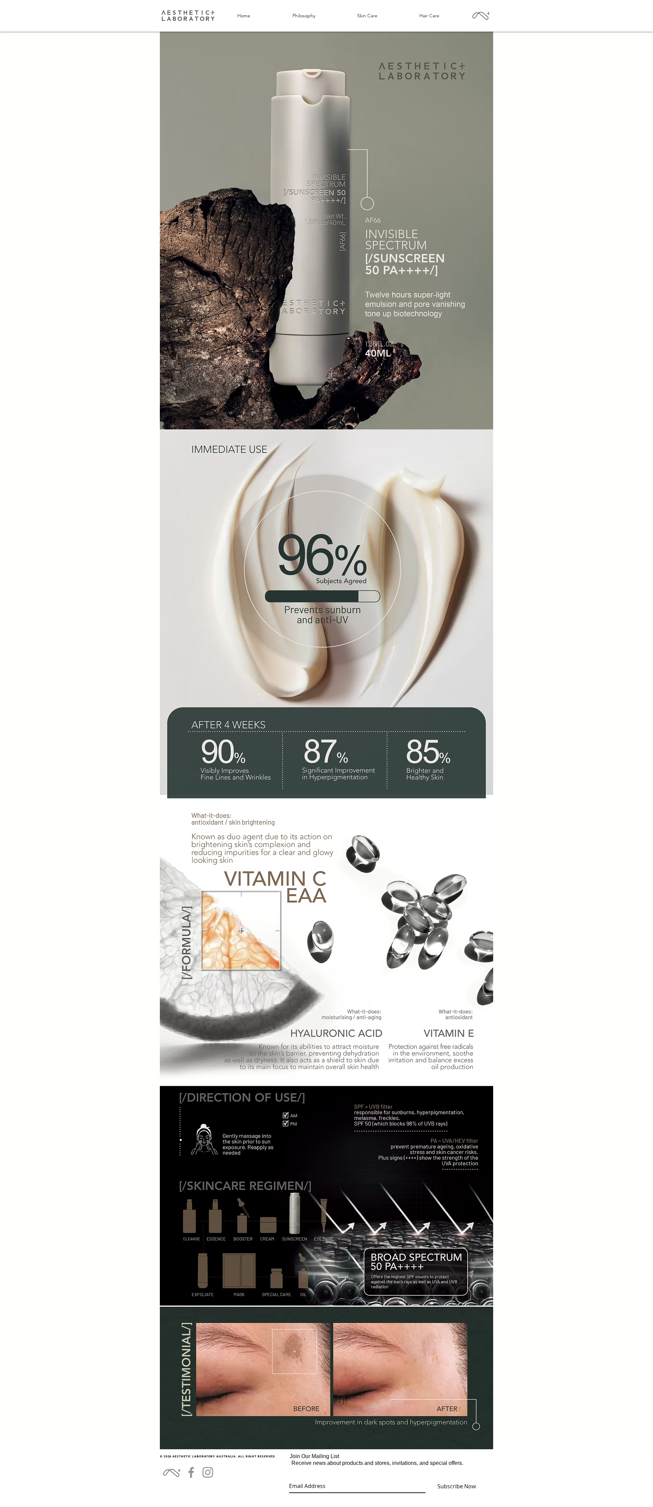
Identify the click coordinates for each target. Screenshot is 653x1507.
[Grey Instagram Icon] (208, 1472)
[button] (367, 15)
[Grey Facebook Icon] (191, 1472)
